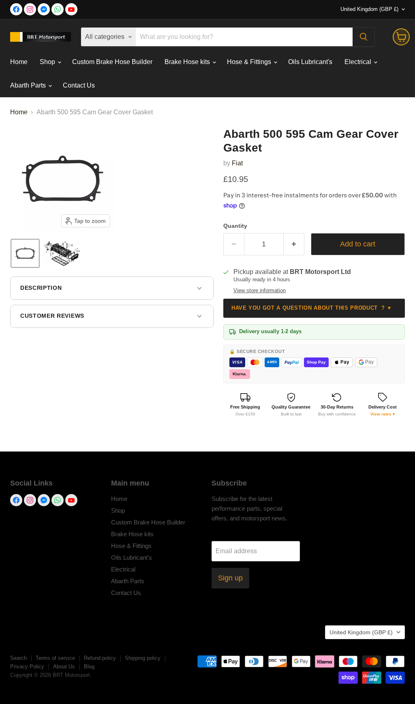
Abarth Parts (28, 85)
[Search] (363, 37)
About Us (64, 666)
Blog (89, 666)
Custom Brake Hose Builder (112, 61)
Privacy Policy (27, 666)
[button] (25, 253)
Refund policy (100, 658)
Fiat (237, 163)
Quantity (235, 226)
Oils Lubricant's (310, 61)
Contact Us (79, 85)
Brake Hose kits (188, 61)
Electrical (358, 61)
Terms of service (55, 658)
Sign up (230, 578)
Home (19, 61)
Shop (48, 61)
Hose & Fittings (250, 61)
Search (18, 658)
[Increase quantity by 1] (294, 244)
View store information (259, 290)
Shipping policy (142, 658)
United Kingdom (369, 9)
